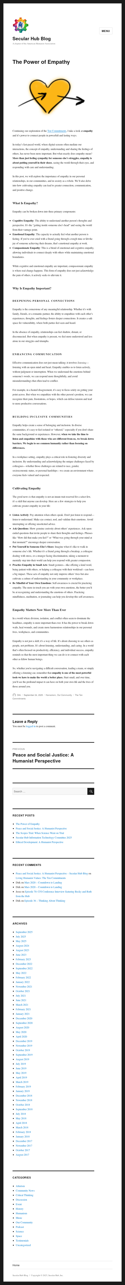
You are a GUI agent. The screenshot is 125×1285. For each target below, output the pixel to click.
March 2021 (22, 1004)
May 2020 (21, 1032)
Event (19, 1204)
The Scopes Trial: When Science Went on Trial (40, 833)
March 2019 (22, 1082)
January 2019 (23, 1091)
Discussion (21, 1199)
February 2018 (23, 1132)
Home (16, 1265)
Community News (25, 1190)
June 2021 (21, 1000)
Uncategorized (23, 1245)
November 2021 (24, 986)
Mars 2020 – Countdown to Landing (43, 882)
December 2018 (24, 1095)
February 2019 (23, 1086)
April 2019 (21, 1077)
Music (19, 1217)
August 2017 (22, 1154)
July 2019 (21, 1063)
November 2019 (24, 1045)
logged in (31, 726)
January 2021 (23, 1013)
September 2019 (24, 1054)
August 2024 (22, 945)
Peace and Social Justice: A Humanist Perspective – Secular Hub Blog (52, 873)
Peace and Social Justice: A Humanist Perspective (41, 828)
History (19, 1208)
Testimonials (22, 1240)
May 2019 (21, 1072)
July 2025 (21, 936)
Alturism (20, 1186)
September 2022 (24, 968)
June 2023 (21, 954)
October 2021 (23, 991)
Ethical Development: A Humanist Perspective (39, 842)
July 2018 (21, 1113)
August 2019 (22, 1059)
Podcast (20, 1227)
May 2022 (21, 973)
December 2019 (24, 1041)
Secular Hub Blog (32, 38)
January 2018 (23, 1136)
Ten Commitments (56, 130)
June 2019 (21, 1068)
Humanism (51, 694)
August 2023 (22, 950)
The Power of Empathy (28, 824)
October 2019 (23, 1050)
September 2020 (24, 1022)
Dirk (19, 694)
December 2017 (24, 1141)
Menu (106, 31)
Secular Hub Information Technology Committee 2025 (44, 837)
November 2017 (24, 1145)
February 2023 (23, 959)
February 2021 (23, 1009)
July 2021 (21, 995)
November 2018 (24, 1100)
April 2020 (21, 1036)
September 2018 (24, 1109)
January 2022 (23, 982)
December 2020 (24, 1018)
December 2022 (24, 963)
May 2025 (21, 941)
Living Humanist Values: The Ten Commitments (41, 878)
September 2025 (24, 932)
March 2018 (22, 1127)
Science (20, 1231)
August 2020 (22, 1027)
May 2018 (21, 1118)
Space (19, 1236)
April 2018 (21, 1122)
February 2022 (23, 977)
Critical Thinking (24, 1195)
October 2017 (23, 1150)
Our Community (64, 694)
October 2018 (23, 1104)
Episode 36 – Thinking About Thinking (44, 900)
